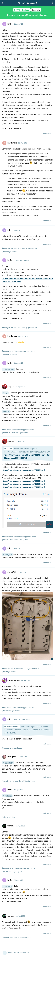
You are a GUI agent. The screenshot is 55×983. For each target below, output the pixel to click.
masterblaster (13, 726)
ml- (6, 393)
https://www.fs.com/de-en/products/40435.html (23, 484)
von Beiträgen (26, 3)
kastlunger (10, 369)
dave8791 (9, 763)
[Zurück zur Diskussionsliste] (2, 3)
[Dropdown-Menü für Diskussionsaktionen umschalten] (52, 3)
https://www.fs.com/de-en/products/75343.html (23, 470)
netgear (8, 554)
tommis (8, 886)
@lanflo (6, 411)
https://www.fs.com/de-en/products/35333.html (23, 481)
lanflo (9, 449)
